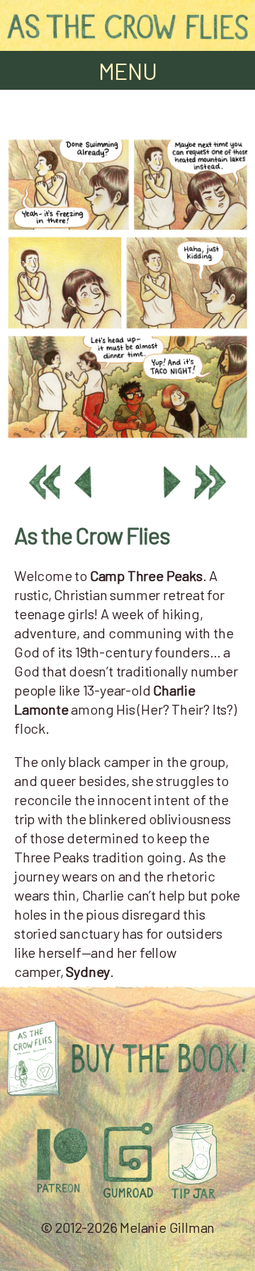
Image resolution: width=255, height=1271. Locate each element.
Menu (127, 70)
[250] (127, 438)
